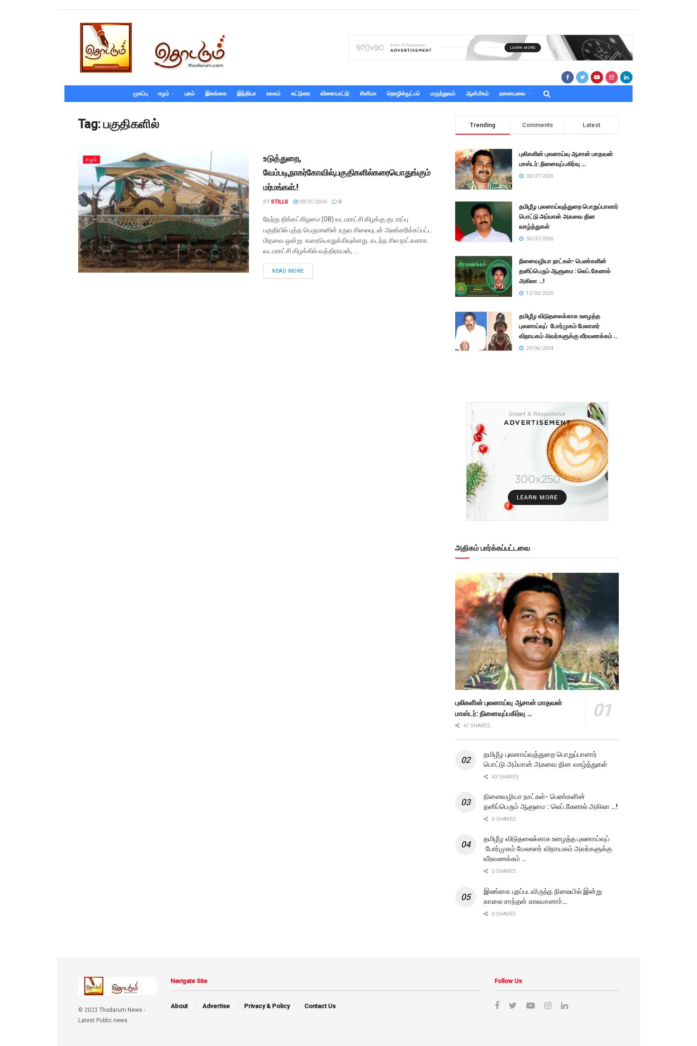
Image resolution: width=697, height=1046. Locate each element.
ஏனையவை (512, 93)
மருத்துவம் (443, 93)
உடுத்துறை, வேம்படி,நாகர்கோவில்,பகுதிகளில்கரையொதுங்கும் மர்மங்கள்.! (347, 173)
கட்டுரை (300, 93)
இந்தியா (246, 93)
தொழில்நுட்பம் (403, 93)
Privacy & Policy (267, 1005)
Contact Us (320, 1005)
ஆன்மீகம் (477, 93)
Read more (288, 271)
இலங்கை (216, 93)
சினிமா (368, 93)
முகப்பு (140, 93)
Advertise (216, 1005)
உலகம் (273, 93)
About (179, 1005)
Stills (279, 202)
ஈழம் (163, 93)
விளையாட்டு (335, 93)
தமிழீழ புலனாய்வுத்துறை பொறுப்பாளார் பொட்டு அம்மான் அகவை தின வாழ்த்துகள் (568, 216)
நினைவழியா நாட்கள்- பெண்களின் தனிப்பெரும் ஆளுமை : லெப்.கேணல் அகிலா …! (565, 270)
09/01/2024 (312, 202)
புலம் (189, 93)
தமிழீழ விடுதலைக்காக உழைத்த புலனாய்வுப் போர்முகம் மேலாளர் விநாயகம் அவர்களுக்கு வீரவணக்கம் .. (568, 325)
